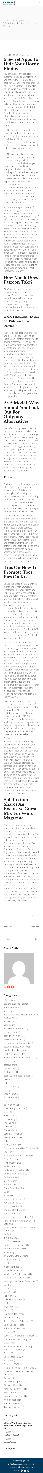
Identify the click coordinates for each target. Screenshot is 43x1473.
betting (7, 1090)
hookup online (11, 1202)
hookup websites (12, 1213)
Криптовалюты (11, 1403)
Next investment (11, 1435)
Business (8, 1115)
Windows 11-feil (11, 1385)
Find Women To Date (14, 1173)
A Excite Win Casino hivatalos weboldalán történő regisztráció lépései (18, 1425)
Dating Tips (9, 1140)
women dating (11, 1399)
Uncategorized (19, 20)
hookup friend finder (14, 1198)
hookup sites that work (15, 1209)
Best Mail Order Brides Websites (19, 1057)
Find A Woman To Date (15, 1169)
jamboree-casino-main (15, 1244)
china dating (9, 1119)
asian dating (9, 1024)
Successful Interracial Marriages (19, 1335)
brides (7, 1111)
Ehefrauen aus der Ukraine (17, 1155)
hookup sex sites (12, 1206)
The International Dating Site (17, 1339)
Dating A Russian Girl (13, 1133)
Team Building (10, 1442)
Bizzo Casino (10, 1097)
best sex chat (10, 1061)
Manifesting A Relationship (16, 1273)
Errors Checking (11, 1159)
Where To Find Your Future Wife (19, 1367)
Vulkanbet (8, 1360)
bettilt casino (10, 1086)
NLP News (8, 1295)
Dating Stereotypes (13, 1137)
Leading (7, 1263)
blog (6, 1101)
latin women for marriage (16, 1255)
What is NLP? (10, 1364)
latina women (10, 1259)
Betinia (7, 1079)
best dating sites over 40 (15, 1046)
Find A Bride (9, 1166)
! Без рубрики (11, 1000)
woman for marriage (14, 1396)
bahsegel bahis (11, 1032)
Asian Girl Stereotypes (14, 1028)
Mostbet (7, 1284)
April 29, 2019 (10, 1432)
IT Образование (12, 1241)
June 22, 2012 (11, 1420)
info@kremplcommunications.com (22, 1467)
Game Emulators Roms (15, 1188)
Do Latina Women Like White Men (20, 1148)
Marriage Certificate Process (17, 1277)
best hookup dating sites (15, 1050)
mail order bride (11, 1266)
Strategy (8, 1331)
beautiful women (12, 1035)
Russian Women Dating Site (17, 1321)
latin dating (9, 1252)
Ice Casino (8, 1234)
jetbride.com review (13, 1248)
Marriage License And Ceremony (19, 1281)
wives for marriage (12, 1392)
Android (7, 1021)
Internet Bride (10, 1237)
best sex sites (10, 1068)
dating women (11, 1144)
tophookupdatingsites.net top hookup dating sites (18, 1348)
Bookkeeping (10, 1104)
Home (6, 20)
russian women (11, 1317)
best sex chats (10, 1064)
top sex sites (9, 1342)
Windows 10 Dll (11, 1377)
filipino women (11, 1162)
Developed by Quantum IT (21, 1460)
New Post (8, 1292)
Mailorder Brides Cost (14, 1270)
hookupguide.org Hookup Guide (19, 1217)
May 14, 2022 (10, 55)
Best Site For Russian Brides (17, 1075)
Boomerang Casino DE (14, 1108)
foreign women (11, 1180)
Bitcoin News (10, 1093)
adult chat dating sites (14, 1003)
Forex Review (10, 1184)
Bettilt (6, 1082)
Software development (15, 1328)
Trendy (7, 1353)
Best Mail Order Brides (14, 1053)
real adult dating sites (14, 1313)
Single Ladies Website (14, 1324)
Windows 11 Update (13, 1381)
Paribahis (8, 1302)
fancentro (15, 298)
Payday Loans (10, 1306)
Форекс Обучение (13, 1406)
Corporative (9, 1130)
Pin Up (7, 1310)
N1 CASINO (9, 1288)
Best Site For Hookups (14, 1071)
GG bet (7, 1191)
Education (8, 1151)
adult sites (8, 1010)
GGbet (7, 1195)
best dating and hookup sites (18, 1042)
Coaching (8, 1122)
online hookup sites (13, 1299)
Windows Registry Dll (14, 1388)
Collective (8, 1126)
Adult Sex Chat (11, 1007)
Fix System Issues (12, 1177)
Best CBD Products (13, 1039)
